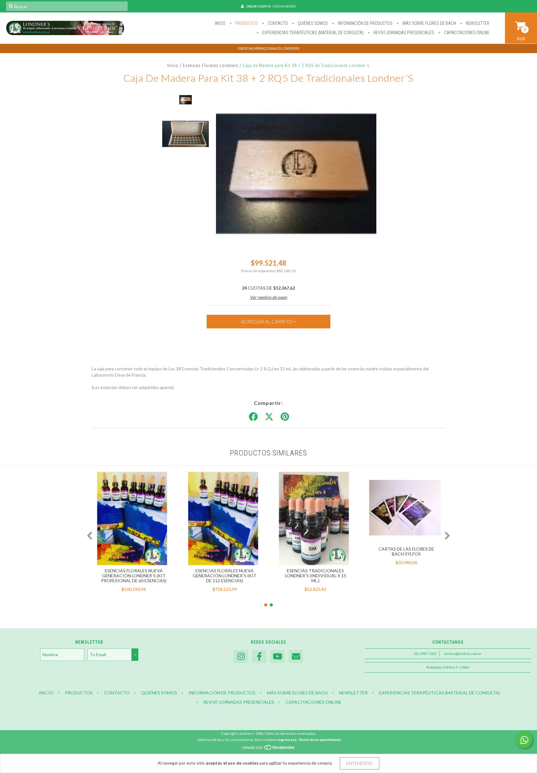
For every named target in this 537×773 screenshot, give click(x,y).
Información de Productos (364, 23)
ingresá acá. (287, 740)
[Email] (296, 656)
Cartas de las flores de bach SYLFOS (406, 551)
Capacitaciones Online (466, 32)
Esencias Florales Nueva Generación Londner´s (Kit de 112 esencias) (224, 575)
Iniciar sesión (284, 6)
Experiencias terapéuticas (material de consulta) (312, 32)
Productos (246, 23)
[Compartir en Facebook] (253, 417)
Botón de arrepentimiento (320, 740)
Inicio (220, 23)
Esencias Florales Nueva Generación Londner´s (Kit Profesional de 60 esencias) (134, 575)
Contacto (277, 23)
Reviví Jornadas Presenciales (403, 32)
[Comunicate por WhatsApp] (524, 740)
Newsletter (477, 23)
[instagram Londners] (241, 656)
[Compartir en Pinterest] (285, 417)
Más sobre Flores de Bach (429, 23)
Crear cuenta (258, 6)
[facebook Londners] (259, 656)
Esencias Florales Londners (210, 65)
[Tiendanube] (268, 749)
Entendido (360, 763)
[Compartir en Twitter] (269, 417)
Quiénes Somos (312, 23)
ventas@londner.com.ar (463, 654)
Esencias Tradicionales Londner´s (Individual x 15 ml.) (315, 575)
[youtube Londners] (277, 656)
